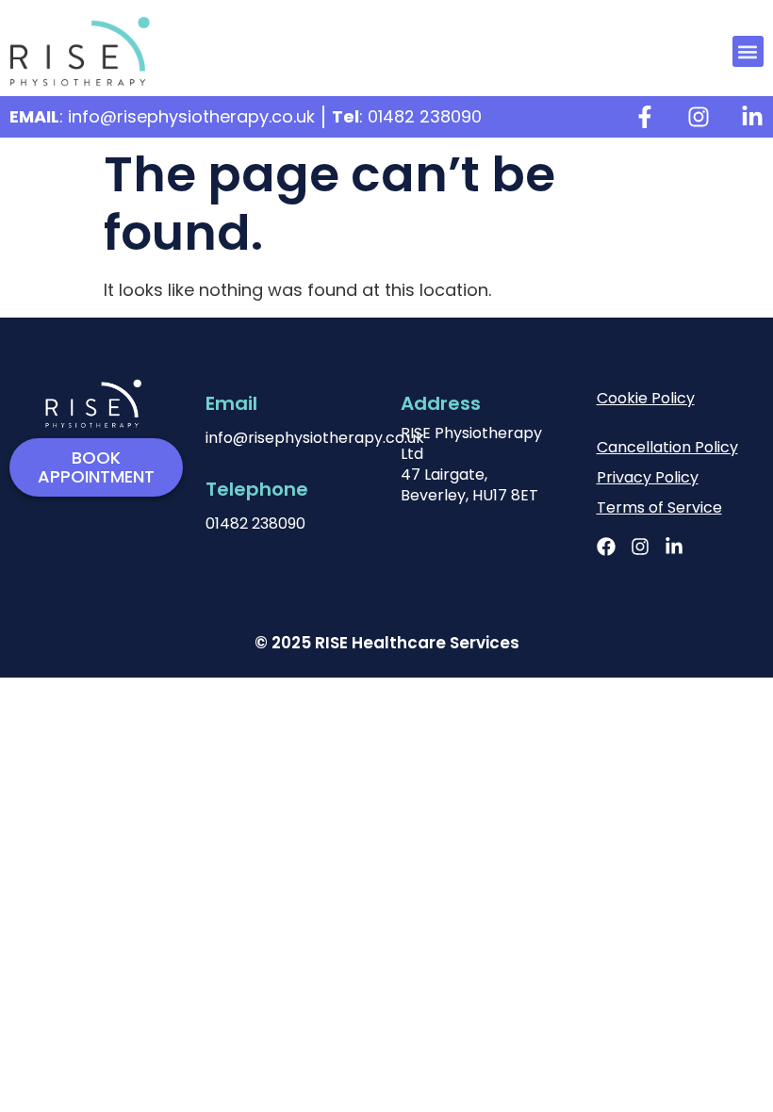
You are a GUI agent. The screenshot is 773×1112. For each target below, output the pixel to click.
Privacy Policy (648, 477)
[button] (748, 51)
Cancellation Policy (667, 447)
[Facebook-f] (644, 117)
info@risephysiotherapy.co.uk (315, 438)
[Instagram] (698, 117)
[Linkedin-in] (752, 117)
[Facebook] (606, 546)
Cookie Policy (646, 398)
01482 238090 (255, 523)
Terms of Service (659, 507)
